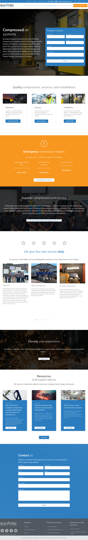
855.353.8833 (51, 1)
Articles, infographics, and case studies (79, 532)
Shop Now (76, 5)
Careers (35, 1)
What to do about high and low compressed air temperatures (44, 407)
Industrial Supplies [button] (28, 5)
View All (44, 437)
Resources (41, 1)
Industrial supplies (52, 526)
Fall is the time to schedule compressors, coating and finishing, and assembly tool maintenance (14, 410)
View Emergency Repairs (44, 180)
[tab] (36, 319)
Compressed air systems (53, 532)
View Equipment (13, 121)
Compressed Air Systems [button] (51, 5)
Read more (11, 427)
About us (28, 1)
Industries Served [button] (68, 5)
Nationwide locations (29, 529)
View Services (41, 121)
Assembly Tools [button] (60, 5)
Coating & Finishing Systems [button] (39, 5)
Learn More (70, 121)
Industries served (75, 529)
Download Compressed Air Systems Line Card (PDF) (44, 220)
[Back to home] (7, 5)
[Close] (85, 537)
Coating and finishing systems (55, 529)
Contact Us (84, 5)
